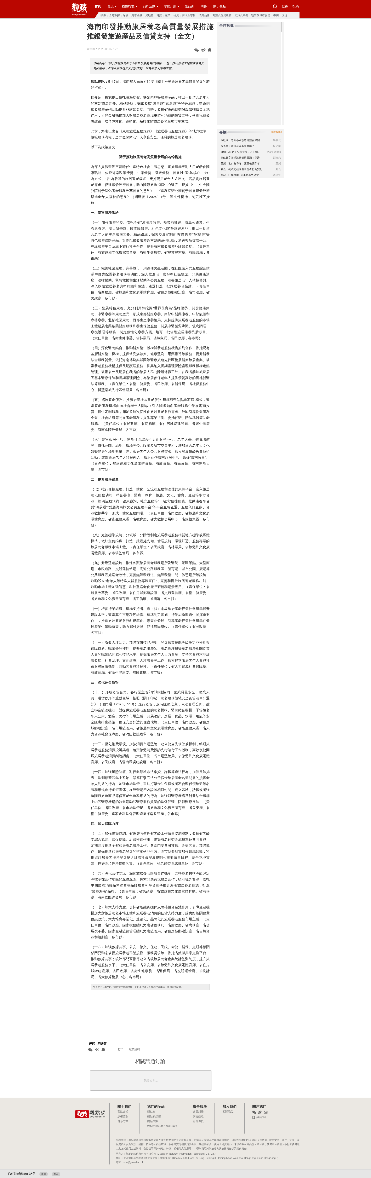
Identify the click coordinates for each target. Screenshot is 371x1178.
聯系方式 (122, 1121)
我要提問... (151, 1080)
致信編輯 (134, 1049)
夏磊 (278, 169)
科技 (159, 15)
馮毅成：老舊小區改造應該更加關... (241, 140)
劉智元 (277, 157)
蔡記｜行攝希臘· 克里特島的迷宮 (240, 175)
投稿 (296, 6)
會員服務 (198, 1111)
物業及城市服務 (260, 15)
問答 (204, 6)
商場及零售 (189, 15)
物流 (176, 15)
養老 (56, 1174)
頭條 (103, 15)
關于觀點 (219, 6)
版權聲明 (122, 1116)
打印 (120, 1049)
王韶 (278, 163)
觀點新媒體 (154, 1116)
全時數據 (114, 15)
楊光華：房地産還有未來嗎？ (238, 146)
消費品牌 (204, 15)
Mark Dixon (274, 151)
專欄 (276, 15)
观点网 (91, 48)
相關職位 (228, 1111)
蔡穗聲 (277, 175)
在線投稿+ (276, 132)
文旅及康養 (241, 15)
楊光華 (277, 146)
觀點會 (189, 6)
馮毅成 (277, 140)
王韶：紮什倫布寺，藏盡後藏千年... (241, 163)
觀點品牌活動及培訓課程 (162, 1126)
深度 (125, 15)
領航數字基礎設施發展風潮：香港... (241, 157)
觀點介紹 (122, 1111)
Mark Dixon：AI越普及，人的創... (241, 151)
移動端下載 (260, 1117)
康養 (43, 1174)
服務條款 (198, 1121)
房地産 (149, 15)
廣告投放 (198, 1116)
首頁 (98, 6)
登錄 (285, 6)
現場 (284, 15)
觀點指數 (128, 6)
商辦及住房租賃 (222, 15)
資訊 (110, 6)
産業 (167, 15)
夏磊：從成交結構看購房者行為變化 (241, 169)
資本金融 (136, 15)
